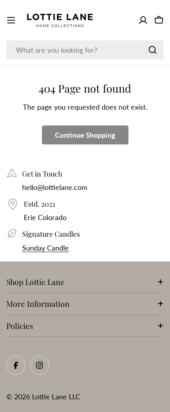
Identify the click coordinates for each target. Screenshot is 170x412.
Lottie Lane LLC (56, 396)
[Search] (152, 50)
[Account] (143, 20)
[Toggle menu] (11, 20)
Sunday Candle (45, 247)
